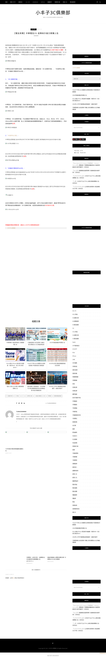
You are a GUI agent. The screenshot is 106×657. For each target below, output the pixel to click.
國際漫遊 (74, 394)
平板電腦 (74, 408)
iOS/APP (74, 349)
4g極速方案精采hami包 (40, 396)
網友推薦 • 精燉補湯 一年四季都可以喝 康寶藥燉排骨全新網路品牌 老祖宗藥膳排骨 (36, 388)
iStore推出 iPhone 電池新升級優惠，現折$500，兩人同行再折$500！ (15, 365)
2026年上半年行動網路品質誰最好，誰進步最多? (85, 104)
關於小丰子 (13, 2)
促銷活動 (74, 373)
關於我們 (49, 655)
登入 (13, 578)
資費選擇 (74, 463)
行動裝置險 (75, 453)
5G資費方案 (75, 335)
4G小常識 (75, 314)
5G (73, 328)
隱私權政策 (72, 2)
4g (23, 396)
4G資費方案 (75, 318)
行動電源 (74, 460)
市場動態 (74, 401)
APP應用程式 (75, 345)
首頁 (6, 2)
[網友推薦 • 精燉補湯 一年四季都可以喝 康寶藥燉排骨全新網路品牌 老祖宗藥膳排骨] (36, 384)
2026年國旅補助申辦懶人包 (57, 342)
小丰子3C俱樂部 (53, 12)
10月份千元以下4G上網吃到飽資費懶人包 (88, 181)
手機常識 (74, 411)
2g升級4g (17, 396)
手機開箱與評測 (76, 415)
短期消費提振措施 (57, 396)
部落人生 (65, 2)
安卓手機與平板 (76, 397)
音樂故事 (74, 505)
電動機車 (74, 495)
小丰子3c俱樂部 (11, 228)
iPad (73, 352)
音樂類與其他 (75, 508)
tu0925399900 (51, 403)
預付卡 (74, 512)
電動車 (74, 498)
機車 (73, 429)
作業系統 (74, 366)
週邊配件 (50, 2)
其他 (73, 383)
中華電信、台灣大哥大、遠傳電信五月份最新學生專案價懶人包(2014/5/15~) (35, 559)
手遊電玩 (74, 418)
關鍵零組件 (75, 481)
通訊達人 (21, 2)
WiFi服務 (74, 363)
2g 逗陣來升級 (9, 396)
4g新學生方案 (29, 396)
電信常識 (74, 484)
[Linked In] (24, 403)
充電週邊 (74, 380)
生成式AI (74, 436)
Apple (43, 2)
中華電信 (49, 396)
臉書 (73, 449)
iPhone (74, 356)
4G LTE (28, 2)
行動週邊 (74, 456)
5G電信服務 (75, 338)
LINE (73, 359)
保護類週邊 (75, 376)
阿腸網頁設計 (103, 653)
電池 (73, 501)
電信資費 (34, 29)
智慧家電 (74, 422)
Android (35, 2)
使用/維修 (75, 370)
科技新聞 (74, 443)
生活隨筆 (74, 439)
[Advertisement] (36, 256)
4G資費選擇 (75, 321)
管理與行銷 (57, 2)
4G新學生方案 (12, 135)
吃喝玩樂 (74, 387)
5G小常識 (75, 331)
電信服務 (74, 488)
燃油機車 (74, 432)
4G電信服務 (75, 324)
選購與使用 (75, 470)
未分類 (74, 425)
